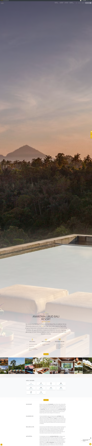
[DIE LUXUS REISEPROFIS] (2, 3)
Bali (42, 326)
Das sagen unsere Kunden (6, 0)
